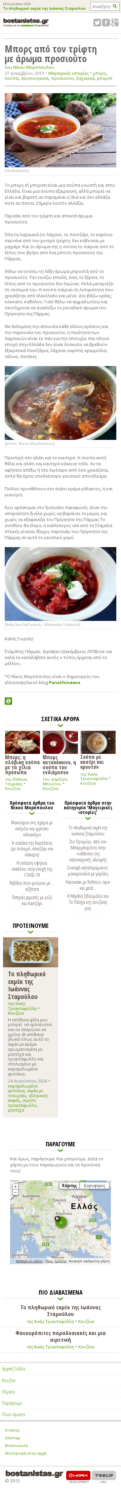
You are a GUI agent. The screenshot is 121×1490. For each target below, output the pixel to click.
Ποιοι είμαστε (13, 1414)
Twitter (97, 22)
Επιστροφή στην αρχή (25, 1453)
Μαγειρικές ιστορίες (68, 73)
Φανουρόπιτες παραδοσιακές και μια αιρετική (60, 1336)
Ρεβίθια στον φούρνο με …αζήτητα (31, 885)
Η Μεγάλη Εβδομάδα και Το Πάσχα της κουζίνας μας (88, 901)
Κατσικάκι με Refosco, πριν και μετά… (88, 884)
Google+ (115, 22)
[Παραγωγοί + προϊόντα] (60, 1263)
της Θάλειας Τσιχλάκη (16, 781)
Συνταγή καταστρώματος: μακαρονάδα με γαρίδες (88, 870)
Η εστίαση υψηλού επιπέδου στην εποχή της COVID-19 (32, 868)
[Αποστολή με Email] (8, 701)
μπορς (99, 73)
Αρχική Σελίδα (13, 1368)
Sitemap (12, 1438)
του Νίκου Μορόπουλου (29, 67)
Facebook (106, 22)
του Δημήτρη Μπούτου (55, 781)
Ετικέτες (12, 1430)
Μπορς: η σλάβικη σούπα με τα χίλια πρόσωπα (22, 764)
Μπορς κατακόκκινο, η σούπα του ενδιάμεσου (59, 764)
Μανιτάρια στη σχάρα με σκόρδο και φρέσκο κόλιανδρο (32, 828)
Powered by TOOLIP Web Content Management (104, 1477)
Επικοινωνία (16, 1445)
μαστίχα (16, 1110)
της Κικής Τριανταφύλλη (93, 776)
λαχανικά (85, 78)
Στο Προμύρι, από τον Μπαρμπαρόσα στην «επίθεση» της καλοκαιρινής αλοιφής (88, 850)
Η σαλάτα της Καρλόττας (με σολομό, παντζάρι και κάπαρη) (32, 848)
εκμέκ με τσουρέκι (25, 1093)
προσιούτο (62, 78)
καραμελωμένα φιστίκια (23, 1088)
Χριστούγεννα (34, 78)
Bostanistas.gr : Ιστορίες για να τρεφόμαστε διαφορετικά (26, 22)
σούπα (11, 78)
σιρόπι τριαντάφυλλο (22, 1103)
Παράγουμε (12, 1402)
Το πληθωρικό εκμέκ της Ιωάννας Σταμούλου (44, 9)
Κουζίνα (13, 788)
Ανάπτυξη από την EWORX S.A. (78, 1477)
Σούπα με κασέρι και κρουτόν (92, 762)
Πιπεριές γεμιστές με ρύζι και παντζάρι (32, 900)
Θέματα (8, 1391)
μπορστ (105, 78)
